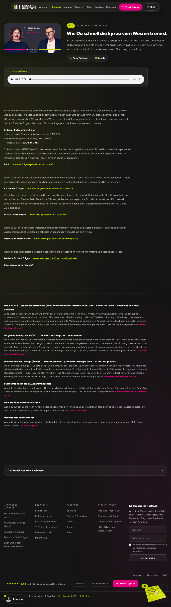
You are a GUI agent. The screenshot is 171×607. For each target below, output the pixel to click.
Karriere (99, 7)
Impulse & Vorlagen (14, 531)
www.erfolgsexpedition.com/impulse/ (56, 238)
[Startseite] (25, 7)
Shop (89, 7)
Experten (79, 7)
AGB (165, 575)
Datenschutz (153, 575)
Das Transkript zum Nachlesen (26, 470)
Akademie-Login (125, 583)
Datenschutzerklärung (156, 545)
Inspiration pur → (78, 410)
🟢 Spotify (100, 58)
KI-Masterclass (43, 516)
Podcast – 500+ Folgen (16, 537)
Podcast (56, 7)
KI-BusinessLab (43, 532)
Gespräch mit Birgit (108, 516)
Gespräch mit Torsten (109, 521)
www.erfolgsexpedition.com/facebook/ (50, 188)
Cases (70, 521)
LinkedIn (79, 583)
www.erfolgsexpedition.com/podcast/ (55, 258)
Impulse (67, 7)
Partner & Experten (77, 516)
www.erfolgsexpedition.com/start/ (49, 214)
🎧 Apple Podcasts (79, 58)
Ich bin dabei (148, 558)
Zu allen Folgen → (29, 425)
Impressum (138, 575)
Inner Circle (41, 537)
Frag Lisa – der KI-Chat (110, 510)
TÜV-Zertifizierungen (46, 527)
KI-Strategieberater (45, 521)
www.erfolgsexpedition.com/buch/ (33, 164)
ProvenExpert (100, 583)
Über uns (111, 7)
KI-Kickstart (41, 510)
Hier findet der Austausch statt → (120, 376)
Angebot (43, 7)
